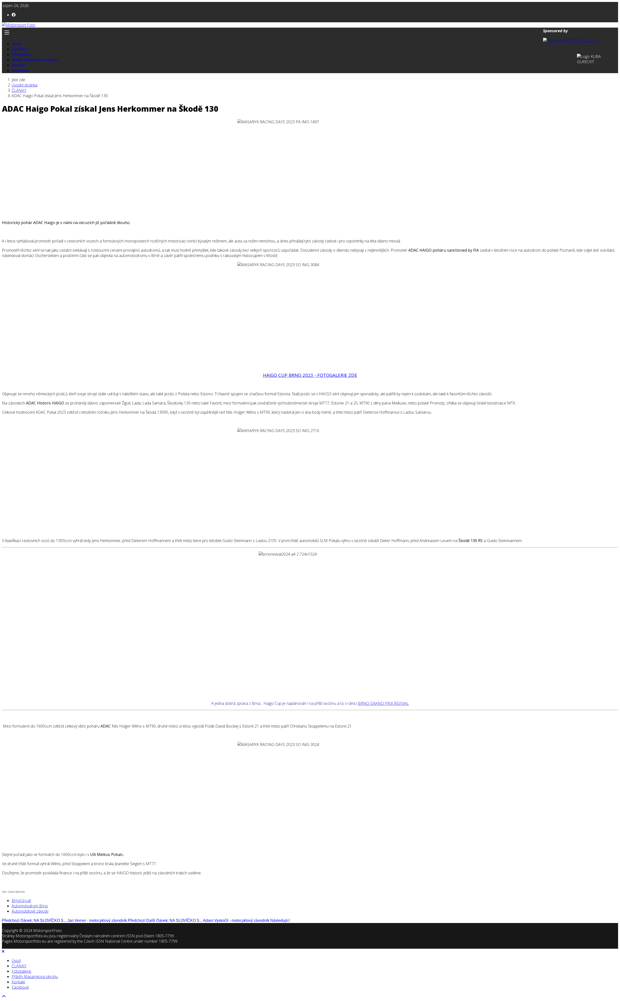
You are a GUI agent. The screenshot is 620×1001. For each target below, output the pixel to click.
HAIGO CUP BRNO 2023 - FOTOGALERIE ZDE (310, 375)
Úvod (16, 44)
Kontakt (18, 65)
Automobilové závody (30, 911)
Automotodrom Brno (30, 905)
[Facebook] (14, 14)
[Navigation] (310, 32)
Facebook (20, 71)
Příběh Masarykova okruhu (35, 60)
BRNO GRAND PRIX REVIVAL (383, 703)
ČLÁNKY (20, 49)
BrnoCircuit (21, 900)
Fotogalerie (21, 55)
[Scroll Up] (4, 996)
